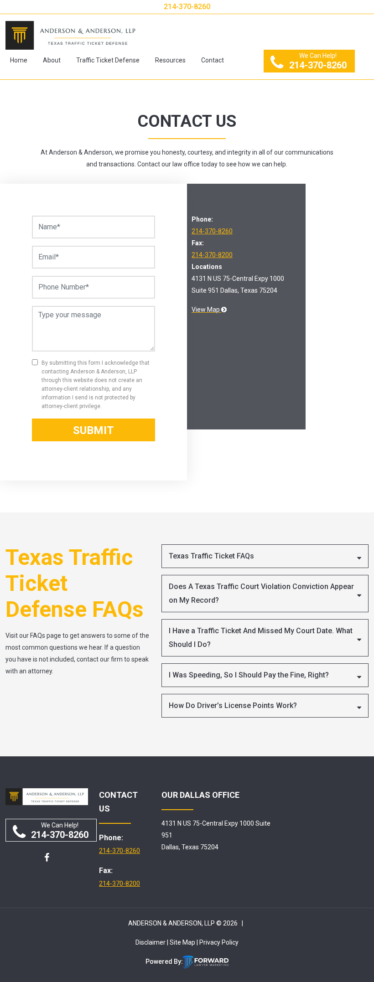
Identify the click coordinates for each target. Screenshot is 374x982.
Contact (212, 60)
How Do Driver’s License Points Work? (233, 705)
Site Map (182, 942)
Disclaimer (150, 942)
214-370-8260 (187, 6)
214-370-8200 (212, 254)
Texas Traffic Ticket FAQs (211, 556)
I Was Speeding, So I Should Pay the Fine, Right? (249, 675)
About (52, 60)
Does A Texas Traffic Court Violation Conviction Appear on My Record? (261, 593)
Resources (170, 60)
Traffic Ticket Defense (108, 60)
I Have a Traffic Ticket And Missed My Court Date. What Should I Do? (261, 637)
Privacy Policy (219, 942)
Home (18, 60)
